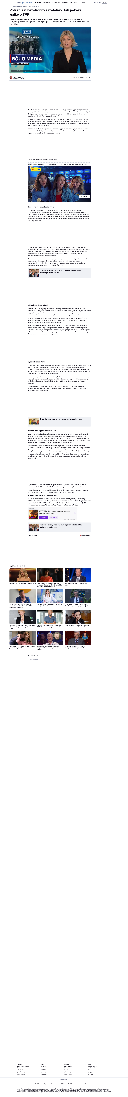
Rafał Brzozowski (91, 1067)
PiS (49, 219)
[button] (99, 2)
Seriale (76, 2)
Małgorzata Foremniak (92, 1066)
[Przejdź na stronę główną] (19, 3)
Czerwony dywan (67, 2)
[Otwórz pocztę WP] (94, 2)
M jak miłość (43, 1069)
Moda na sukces (44, 1072)
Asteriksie (69, 121)
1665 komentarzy (78, 77)
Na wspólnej (43, 1066)
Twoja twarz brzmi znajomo (22, 1072)
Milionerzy (66, 1067)
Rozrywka (38, 2)
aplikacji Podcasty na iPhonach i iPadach (64, 505)
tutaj (45, 1094)
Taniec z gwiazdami (21, 1074)
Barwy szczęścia (44, 1067)
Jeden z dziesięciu (68, 1066)
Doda (89, 1069)
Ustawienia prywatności (86, 1084)
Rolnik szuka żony (20, 1067)
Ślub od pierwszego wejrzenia (23, 1071)
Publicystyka (56, 2)
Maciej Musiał (90, 1074)
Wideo (83, 2)
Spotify (84, 503)
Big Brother (66, 1071)
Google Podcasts (35, 505)
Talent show (46, 2)
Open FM (44, 505)
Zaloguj (104, 2)
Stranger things (44, 1074)
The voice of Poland (68, 1074)
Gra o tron (43, 1071)
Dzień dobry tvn (20, 1069)
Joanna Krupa (91, 1071)
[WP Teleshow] (28, 2)
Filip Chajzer (90, 1072)
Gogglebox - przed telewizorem (23, 1066)
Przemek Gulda (17, 77)
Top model (66, 1069)
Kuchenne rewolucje (68, 1072)
